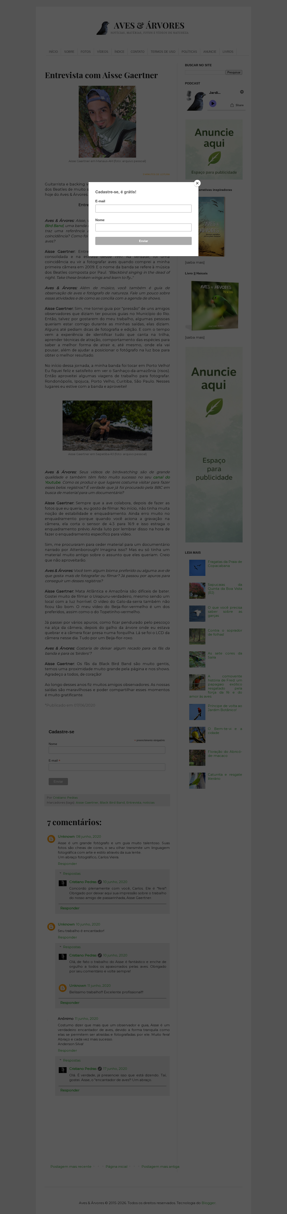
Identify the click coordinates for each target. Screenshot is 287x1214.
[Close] (197, 183)
